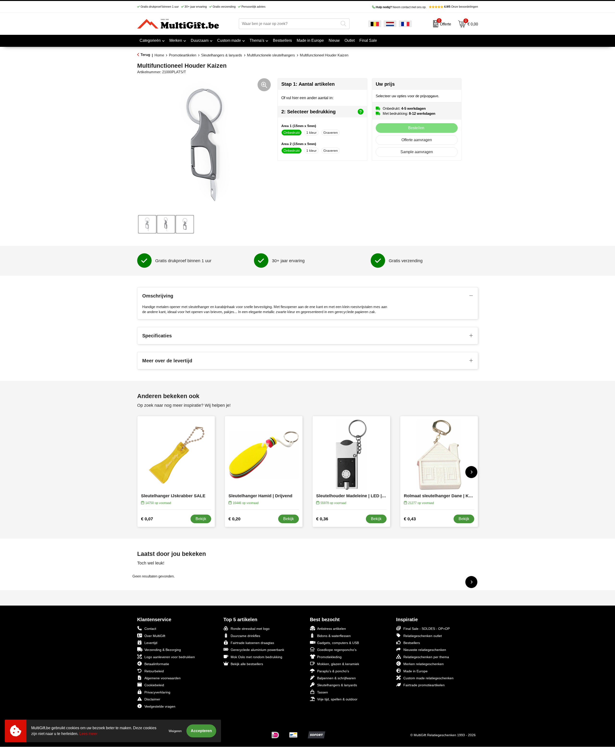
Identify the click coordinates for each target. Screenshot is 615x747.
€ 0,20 (234, 518)
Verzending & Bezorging (162, 650)
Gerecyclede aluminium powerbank (257, 650)
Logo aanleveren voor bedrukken (169, 657)
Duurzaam (200, 40)
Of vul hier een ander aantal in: (307, 98)
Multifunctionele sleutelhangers (271, 55)
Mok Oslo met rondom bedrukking (256, 657)
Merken (175, 40)
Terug (145, 55)
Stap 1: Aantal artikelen (308, 84)
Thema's (257, 40)
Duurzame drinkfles (245, 636)
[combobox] (289, 24)
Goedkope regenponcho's (337, 650)
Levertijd (150, 643)
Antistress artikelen (331, 629)
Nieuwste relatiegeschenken (424, 650)
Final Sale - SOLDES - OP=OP (426, 629)
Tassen (322, 692)
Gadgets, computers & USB (338, 643)
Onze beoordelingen (461, 6)
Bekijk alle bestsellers (247, 664)
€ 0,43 (410, 518)
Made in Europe (415, 671)
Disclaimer (152, 699)
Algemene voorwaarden (162, 678)
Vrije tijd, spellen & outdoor (337, 699)
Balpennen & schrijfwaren (336, 678)
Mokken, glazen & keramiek (338, 664)
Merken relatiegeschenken (423, 664)
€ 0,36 (322, 518)
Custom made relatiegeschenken (428, 678)
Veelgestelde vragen (159, 706)
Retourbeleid (154, 671)
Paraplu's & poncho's (333, 671)
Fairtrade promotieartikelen (424, 685)
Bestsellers (411, 643)
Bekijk (201, 519)
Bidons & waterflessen (334, 636)
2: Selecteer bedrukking (308, 111)
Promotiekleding (329, 657)
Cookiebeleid (154, 685)
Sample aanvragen (416, 152)
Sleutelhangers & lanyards (221, 55)
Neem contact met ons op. (401, 7)
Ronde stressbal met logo (250, 629)
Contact (150, 629)
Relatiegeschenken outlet (422, 636)
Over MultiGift (154, 636)
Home (159, 55)
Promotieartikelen (182, 55)
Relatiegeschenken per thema (426, 657)
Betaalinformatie (156, 664)
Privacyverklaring (157, 692)
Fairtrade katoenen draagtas (252, 643)
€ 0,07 (147, 518)
